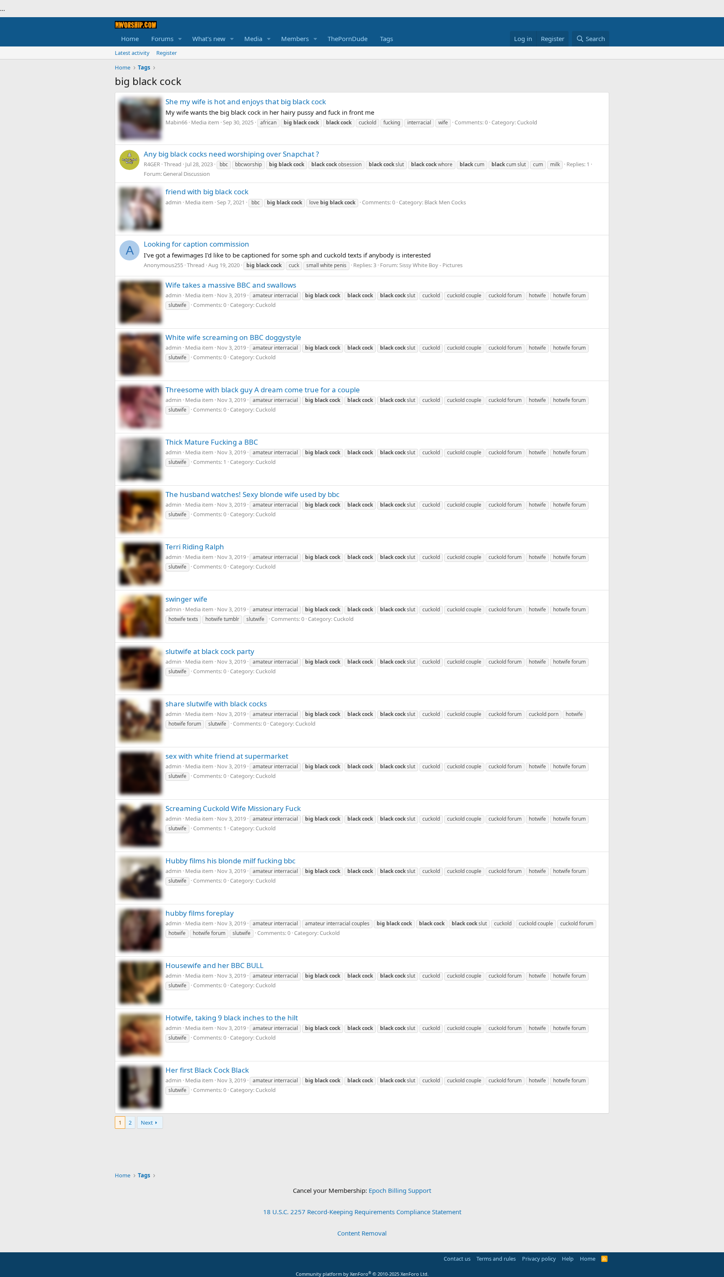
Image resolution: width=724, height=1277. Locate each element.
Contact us (457, 1258)
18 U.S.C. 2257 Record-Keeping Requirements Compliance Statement (362, 1211)
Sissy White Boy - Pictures (431, 265)
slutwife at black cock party (209, 651)
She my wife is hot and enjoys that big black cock (245, 101)
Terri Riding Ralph (194, 546)
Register (166, 53)
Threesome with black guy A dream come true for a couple (262, 389)
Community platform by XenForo (362, 1274)
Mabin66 (176, 122)
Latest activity (132, 53)
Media (253, 38)
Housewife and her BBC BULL (214, 965)
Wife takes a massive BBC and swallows (230, 285)
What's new (208, 38)
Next (147, 1122)
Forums (162, 38)
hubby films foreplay (199, 913)
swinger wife (186, 599)
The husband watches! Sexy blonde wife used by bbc (252, 494)
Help (568, 1258)
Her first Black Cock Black (207, 1070)
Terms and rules (496, 1258)
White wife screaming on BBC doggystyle (233, 337)
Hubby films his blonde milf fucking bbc (230, 860)
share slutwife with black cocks (216, 703)
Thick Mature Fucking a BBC (211, 442)
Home (130, 38)
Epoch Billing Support (400, 1190)
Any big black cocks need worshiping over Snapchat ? (231, 154)
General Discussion (186, 174)
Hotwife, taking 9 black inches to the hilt (231, 1017)
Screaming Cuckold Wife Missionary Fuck (233, 808)
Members (295, 38)
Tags (386, 38)
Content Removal (362, 1233)
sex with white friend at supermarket (226, 756)
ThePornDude (347, 38)
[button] (180, 38)
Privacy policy (539, 1258)
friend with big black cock (206, 191)
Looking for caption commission (196, 244)
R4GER (152, 164)
